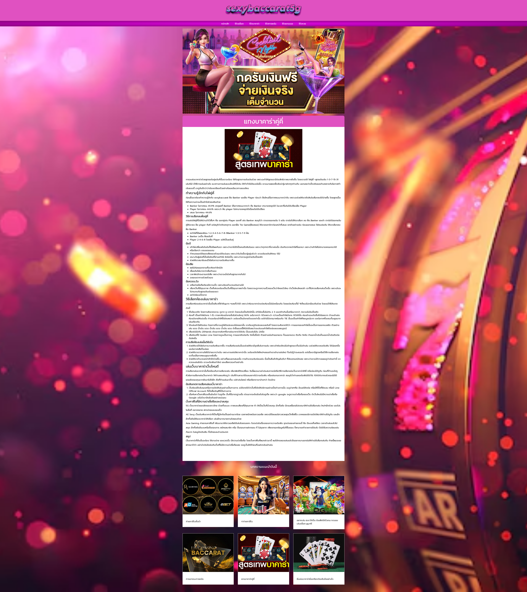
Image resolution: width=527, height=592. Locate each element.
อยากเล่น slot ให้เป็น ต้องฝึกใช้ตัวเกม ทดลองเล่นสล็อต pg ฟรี (317, 522)
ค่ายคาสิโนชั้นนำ (193, 521)
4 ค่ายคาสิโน (247, 521)
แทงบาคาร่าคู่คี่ (247, 579)
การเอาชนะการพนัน (195, 579)
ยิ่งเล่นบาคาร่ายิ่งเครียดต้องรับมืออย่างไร (315, 579)
